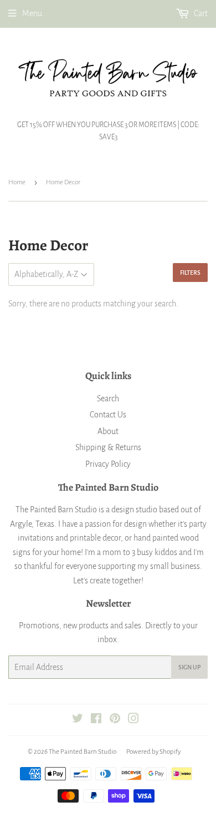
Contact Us (108, 414)
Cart (200, 13)
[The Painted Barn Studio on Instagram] (133, 719)
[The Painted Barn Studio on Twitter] (77, 719)
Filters (190, 272)
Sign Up (189, 667)
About (108, 431)
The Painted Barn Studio (82, 751)
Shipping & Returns (108, 447)
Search (108, 398)
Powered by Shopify (153, 751)
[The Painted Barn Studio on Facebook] (96, 719)
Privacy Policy (108, 464)
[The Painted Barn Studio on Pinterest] (115, 719)
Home (16, 182)
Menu (32, 13)
